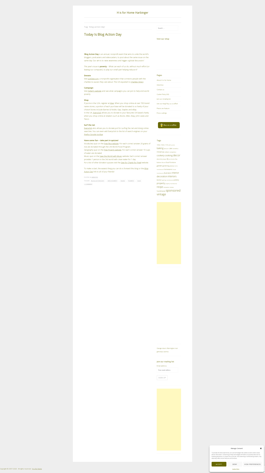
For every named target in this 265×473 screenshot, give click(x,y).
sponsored (173, 190)
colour (167, 152)
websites (95, 170)
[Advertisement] (169, 233)
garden (159, 166)
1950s (158, 145)
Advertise (160, 85)
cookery (160, 155)
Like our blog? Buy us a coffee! (167, 104)
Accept (219, 464)
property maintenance (171, 183)
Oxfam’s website (94, 83)
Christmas (160, 152)
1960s (163, 145)
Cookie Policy (235, 469)
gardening (166, 166)
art (170, 145)
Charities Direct (137, 74)
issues (123, 173)
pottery (176, 180)
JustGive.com (93, 71)
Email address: (162, 366)
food (167, 162)
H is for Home (37, 469)
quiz (139, 173)
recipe (160, 186)
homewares (168, 169)
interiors (172, 176)
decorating (159, 159)
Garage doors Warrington (166, 348)
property (161, 183)
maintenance (169, 180)
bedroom (166, 148)
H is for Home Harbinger (132, 12)
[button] (261, 448)
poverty (131, 173)
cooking (169, 155)
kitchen (159, 180)
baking (160, 148)
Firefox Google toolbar (93, 127)
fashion (159, 162)
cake (170, 148)
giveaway (171, 166)
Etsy (176, 159)
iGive (112, 96)
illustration (167, 173)
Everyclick (97, 105)
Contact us (160, 90)
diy (168, 159)
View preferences (252, 464)
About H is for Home (164, 80)
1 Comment (88, 177)
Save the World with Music (111, 149)
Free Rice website (111, 136)
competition (172, 152)
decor (176, 155)
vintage (161, 194)
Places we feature (163, 108)
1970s (167, 145)
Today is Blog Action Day (103, 34)
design (164, 159)
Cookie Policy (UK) (163, 94)
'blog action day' (97, 173)
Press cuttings (162, 113)
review (172, 187)
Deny (234, 464)
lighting (164, 180)
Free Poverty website (112, 142)
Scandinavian (161, 191)
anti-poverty (112, 173)
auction (173, 145)
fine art (164, 162)
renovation (166, 187)
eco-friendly (172, 159)
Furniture (173, 162)
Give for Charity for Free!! (131, 155)
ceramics (175, 148)
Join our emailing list (164, 99)
